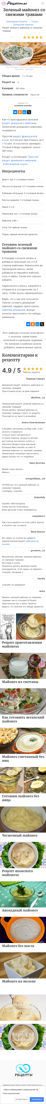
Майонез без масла (18, 946)
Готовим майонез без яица (20, 798)
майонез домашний (13, 310)
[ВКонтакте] (15, 112)
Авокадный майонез (20, 910)
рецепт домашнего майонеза (19, 123)
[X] (29, 112)
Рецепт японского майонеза (17, 873)
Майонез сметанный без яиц (23, 759)
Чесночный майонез (19, 835)
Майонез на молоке (19, 981)
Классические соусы (15, 164)
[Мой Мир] (24, 112)
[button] (42, 3)
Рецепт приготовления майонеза (22, 644)
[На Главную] (14, 3)
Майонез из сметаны (20, 682)
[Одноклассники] (20, 112)
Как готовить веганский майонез (23, 719)
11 (12, 37)
